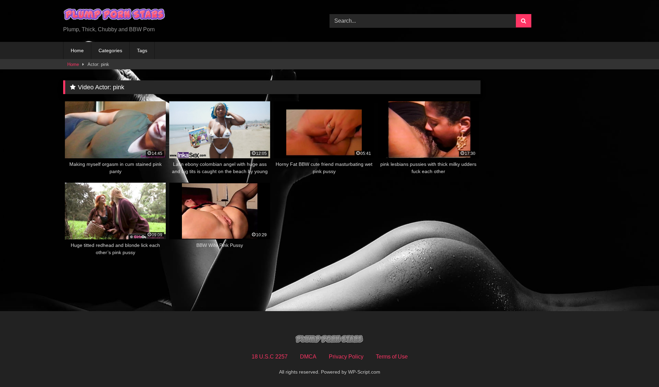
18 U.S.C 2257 (270, 357)
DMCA (308, 357)
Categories (110, 50)
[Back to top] (637, 366)
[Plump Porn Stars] (114, 15)
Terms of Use (392, 357)
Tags (142, 50)
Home (77, 50)
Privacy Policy (346, 357)
